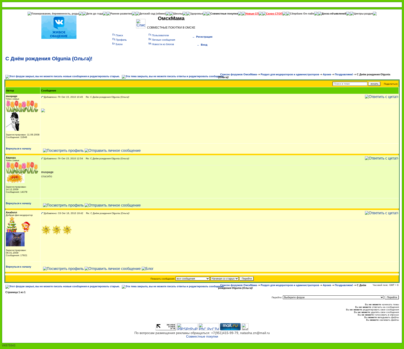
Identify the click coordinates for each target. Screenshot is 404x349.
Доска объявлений (334, 13)
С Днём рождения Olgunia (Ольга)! (48, 59)
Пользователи (160, 35)
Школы (178, 13)
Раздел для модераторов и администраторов (290, 74)
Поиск (119, 35)
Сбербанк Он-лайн (302, 13)
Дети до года (94, 13)
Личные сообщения (163, 39)
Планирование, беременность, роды (55, 13)
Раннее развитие (121, 13)
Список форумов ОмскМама (238, 74)
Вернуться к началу (18, 148)
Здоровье (196, 13)
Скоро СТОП (274, 13)
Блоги (119, 44)
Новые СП (252, 13)
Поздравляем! (344, 74)
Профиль (121, 39)
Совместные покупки (224, 13)
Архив (327, 74)
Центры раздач (363, 13)
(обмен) (161, 13)
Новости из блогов (163, 44)
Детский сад (147, 13)
